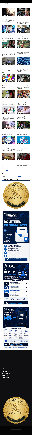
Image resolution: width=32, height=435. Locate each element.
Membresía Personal (5, 375)
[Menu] (3, 1)
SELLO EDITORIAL (5, 364)
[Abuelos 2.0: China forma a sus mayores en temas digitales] (23, 156)
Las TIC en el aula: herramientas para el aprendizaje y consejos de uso (8, 84)
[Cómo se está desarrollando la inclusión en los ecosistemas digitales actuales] (8, 140)
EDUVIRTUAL (4, 355)
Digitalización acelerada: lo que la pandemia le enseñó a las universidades (22, 146)
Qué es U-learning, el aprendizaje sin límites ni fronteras (8, 17)
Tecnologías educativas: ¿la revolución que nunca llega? (21, 50)
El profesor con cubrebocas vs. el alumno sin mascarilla (22, 130)
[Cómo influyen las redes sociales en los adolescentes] (8, 29)
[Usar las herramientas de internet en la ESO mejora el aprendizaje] (23, 29)
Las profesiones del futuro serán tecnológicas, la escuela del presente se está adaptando (8, 100)
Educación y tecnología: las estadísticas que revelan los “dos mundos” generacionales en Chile (22, 67)
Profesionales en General (5, 386)
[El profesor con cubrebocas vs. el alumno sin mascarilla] (23, 125)
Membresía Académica (5, 377)
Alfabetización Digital (5, 15)
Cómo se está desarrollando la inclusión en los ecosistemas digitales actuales (7, 146)
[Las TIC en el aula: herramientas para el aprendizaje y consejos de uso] (8, 78)
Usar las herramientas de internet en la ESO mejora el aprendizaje (23, 34)
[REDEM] (16, 1)
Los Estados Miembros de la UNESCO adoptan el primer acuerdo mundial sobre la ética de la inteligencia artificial (23, 18)
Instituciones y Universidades (6, 389)
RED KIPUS (3, 368)
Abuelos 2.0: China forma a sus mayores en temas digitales (22, 162)
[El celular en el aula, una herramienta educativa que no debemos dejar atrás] (23, 94)
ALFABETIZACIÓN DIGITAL (6, 366)
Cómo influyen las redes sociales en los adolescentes (8, 34)
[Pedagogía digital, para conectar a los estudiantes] (23, 78)
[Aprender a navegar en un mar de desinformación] (8, 125)
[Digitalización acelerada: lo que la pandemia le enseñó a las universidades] (23, 140)
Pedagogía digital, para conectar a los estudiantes (23, 84)
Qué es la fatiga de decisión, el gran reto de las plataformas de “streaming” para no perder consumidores (8, 67)
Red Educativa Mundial (19, 432)
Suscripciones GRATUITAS (6, 373)
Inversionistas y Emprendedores (6, 391)
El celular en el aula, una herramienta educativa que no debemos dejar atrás (23, 100)
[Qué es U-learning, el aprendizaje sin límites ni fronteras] (8, 12)
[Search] (28, 1)
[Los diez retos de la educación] (23, 110)
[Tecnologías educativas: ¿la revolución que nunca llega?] (23, 44)
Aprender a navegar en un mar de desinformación (8, 130)
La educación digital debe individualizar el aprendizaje (7, 116)
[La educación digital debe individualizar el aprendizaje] (8, 110)
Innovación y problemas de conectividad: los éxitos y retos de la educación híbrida (8, 50)
